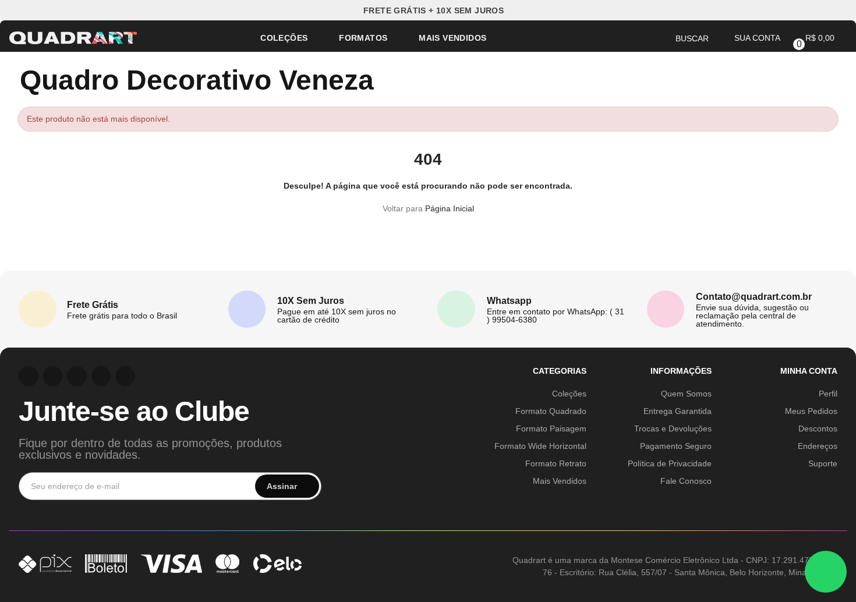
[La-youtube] (77, 376)
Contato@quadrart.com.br (754, 297)
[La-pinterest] (53, 376)
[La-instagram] (28, 376)
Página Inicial (449, 208)
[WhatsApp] (826, 572)
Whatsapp (509, 301)
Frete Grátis (92, 305)
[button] (428, 10)
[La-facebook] (101, 376)
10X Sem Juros (310, 301)
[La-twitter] (125, 376)
